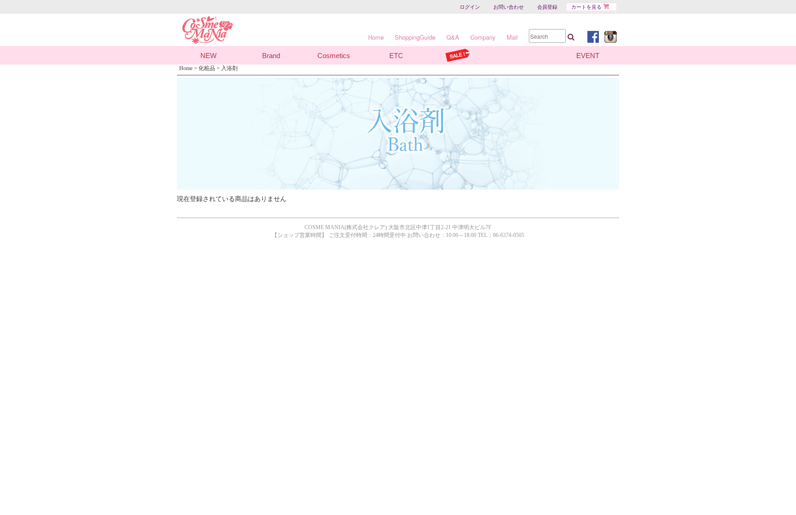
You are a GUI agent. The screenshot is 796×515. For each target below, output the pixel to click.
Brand (271, 55)
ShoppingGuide (415, 37)
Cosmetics (333, 55)
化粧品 (207, 68)
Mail (512, 37)
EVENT (587, 55)
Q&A (452, 37)
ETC (396, 55)
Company (483, 37)
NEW (208, 55)
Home (376, 37)
